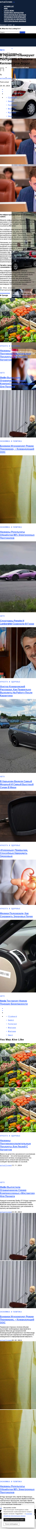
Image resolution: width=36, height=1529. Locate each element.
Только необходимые (11, 1524)
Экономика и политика (18, 67)
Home (6, 8)
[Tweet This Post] (20, 1010)
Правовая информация (15, 17)
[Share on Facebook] (20, 1008)
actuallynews (6, 78)
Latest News (9, 10)
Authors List (9, 6)
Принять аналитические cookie (14, 1519)
